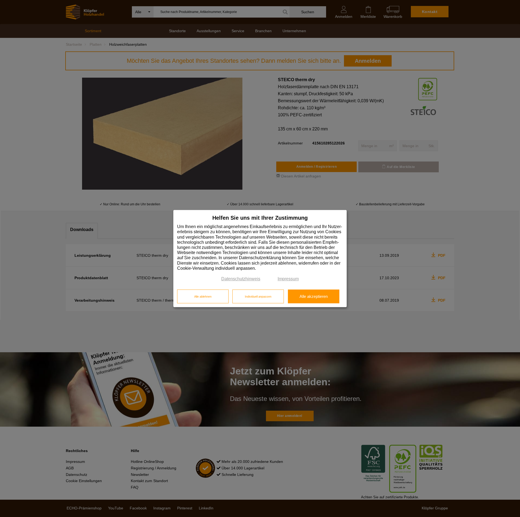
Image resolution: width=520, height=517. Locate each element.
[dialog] (260, 258)
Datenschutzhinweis (240, 278)
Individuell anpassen (258, 296)
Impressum (288, 278)
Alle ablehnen (203, 296)
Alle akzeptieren (314, 296)
